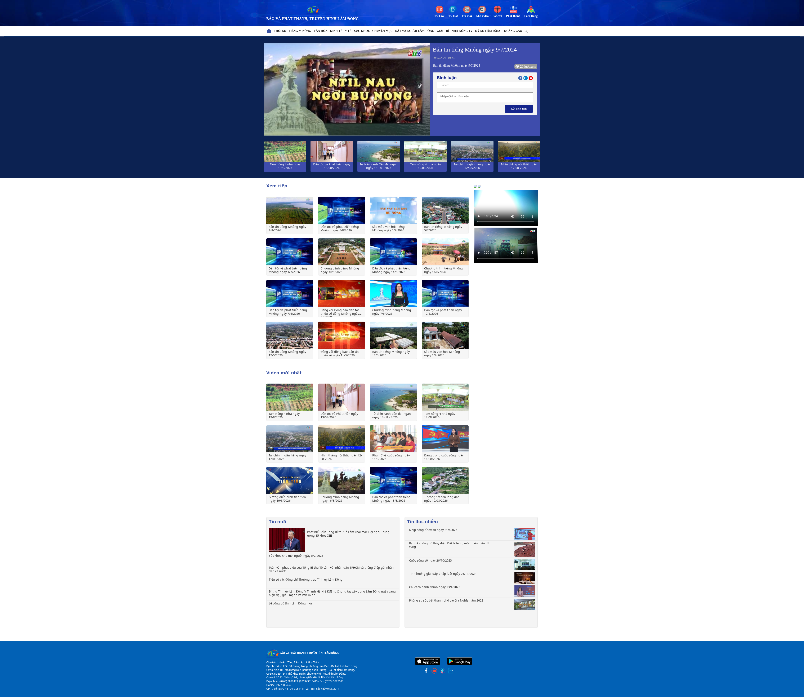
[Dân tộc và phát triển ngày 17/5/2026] (445, 293)
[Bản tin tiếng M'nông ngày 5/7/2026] (445, 210)
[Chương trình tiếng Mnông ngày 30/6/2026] (341, 251)
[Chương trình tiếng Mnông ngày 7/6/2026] (393, 293)
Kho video (482, 16)
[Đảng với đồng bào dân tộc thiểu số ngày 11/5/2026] (341, 335)
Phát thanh (513, 16)
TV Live (439, 16)
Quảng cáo (513, 30)
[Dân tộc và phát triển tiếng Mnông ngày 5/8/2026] (341, 210)
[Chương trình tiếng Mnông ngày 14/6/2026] (445, 251)
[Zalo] (526, 77)
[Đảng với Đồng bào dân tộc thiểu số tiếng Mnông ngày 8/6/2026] (341, 293)
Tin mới (467, 16)
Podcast (497, 16)
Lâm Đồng (531, 16)
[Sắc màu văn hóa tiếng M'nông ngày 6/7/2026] (393, 210)
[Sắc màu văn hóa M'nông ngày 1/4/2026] (445, 335)
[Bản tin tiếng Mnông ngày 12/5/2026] (393, 335)
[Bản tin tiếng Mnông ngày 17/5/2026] (289, 335)
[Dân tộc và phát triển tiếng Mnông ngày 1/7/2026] (289, 251)
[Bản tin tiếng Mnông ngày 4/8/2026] (289, 210)
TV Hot (453, 16)
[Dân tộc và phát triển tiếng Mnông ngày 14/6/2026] (393, 251)
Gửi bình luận (519, 109)
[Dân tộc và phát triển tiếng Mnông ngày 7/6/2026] (289, 293)
